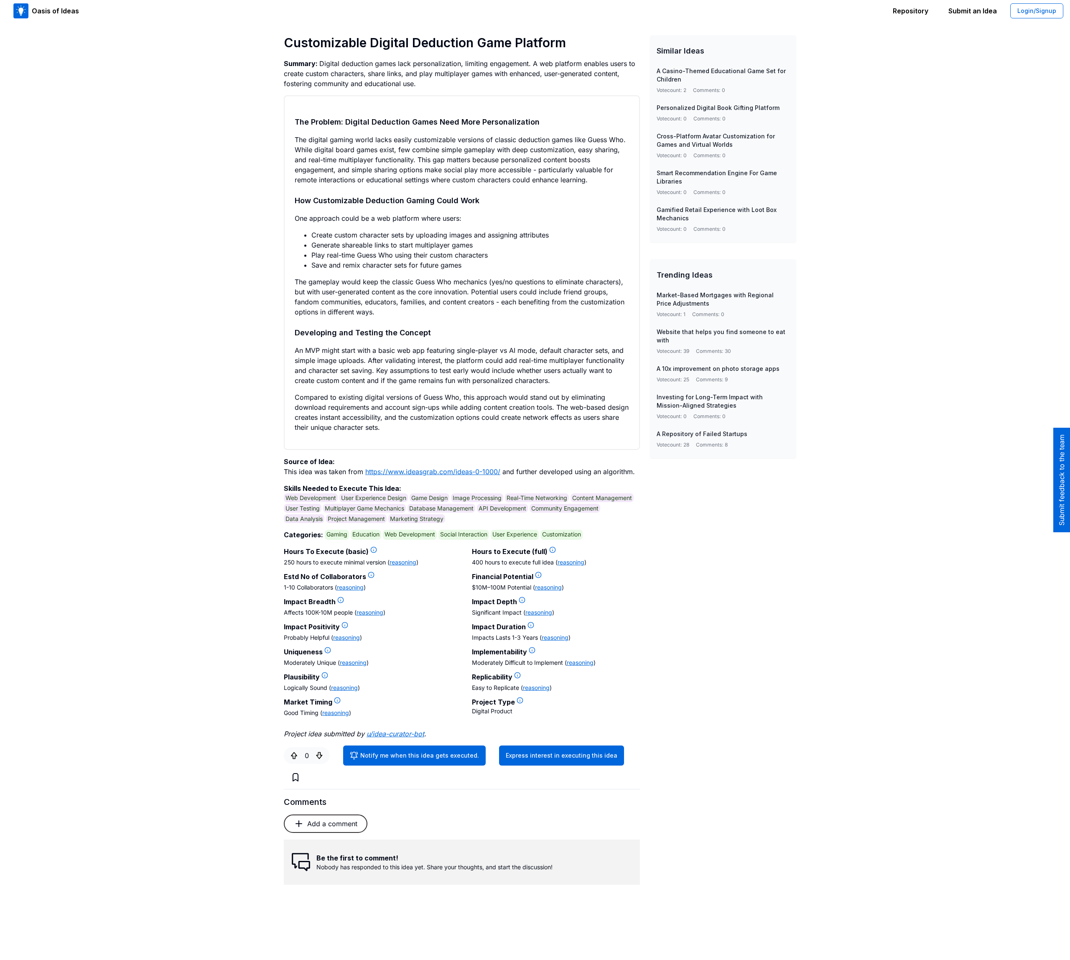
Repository (910, 11)
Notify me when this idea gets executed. (419, 755)
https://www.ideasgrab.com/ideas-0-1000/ (432, 471)
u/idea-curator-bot (395, 734)
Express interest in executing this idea (561, 755)
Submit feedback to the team (1061, 480)
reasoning (403, 562)
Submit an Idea (972, 11)
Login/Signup (1036, 10)
